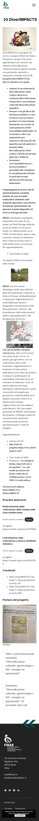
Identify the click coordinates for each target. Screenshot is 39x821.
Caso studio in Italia (18, 253)
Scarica (29, 519)
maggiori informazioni (22, 813)
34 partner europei (12, 59)
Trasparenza (20, 808)
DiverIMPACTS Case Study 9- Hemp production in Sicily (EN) (22, 590)
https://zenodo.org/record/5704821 (19, 529)
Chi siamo (8, 808)
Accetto (20, 816)
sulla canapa (9, 263)
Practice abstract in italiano (13, 519)
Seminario (14, 460)
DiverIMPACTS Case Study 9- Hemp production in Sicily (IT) (22, 580)
